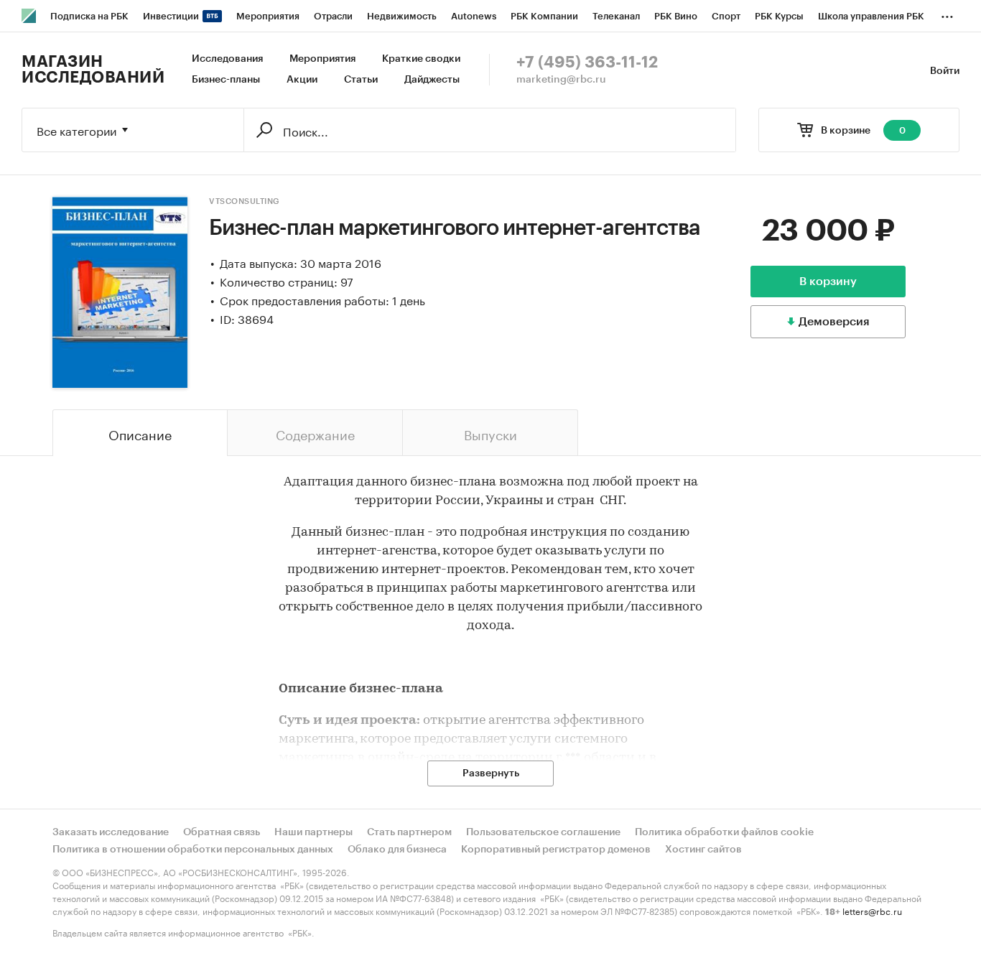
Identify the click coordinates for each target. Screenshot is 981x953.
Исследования (227, 59)
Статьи (361, 80)
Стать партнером (409, 832)
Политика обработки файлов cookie (724, 832)
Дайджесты (432, 80)
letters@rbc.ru (872, 910)
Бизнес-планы (226, 80)
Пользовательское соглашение (543, 832)
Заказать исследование (110, 832)
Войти (944, 71)
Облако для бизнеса (397, 850)
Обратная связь (221, 832)
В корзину (828, 281)
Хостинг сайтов (703, 850)
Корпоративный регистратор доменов (556, 850)
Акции (302, 80)
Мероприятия (322, 59)
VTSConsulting (244, 201)
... (947, 13)
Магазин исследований (93, 69)
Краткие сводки (421, 59)
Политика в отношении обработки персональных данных (192, 850)
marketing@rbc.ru (561, 80)
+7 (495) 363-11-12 (587, 62)
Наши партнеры (313, 832)
